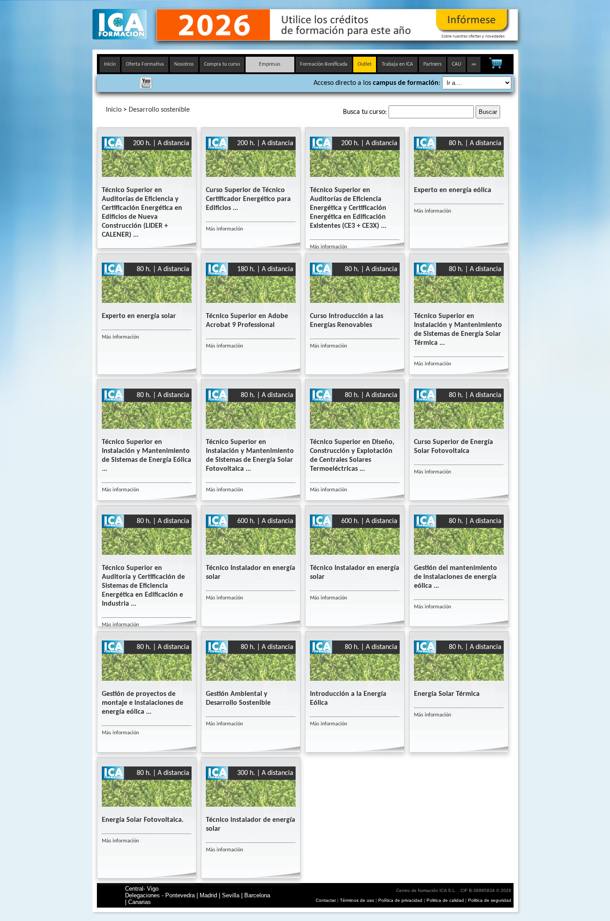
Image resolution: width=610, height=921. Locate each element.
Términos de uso (357, 900)
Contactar (326, 900)
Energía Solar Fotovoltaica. (143, 820)
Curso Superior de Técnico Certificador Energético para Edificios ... (248, 199)
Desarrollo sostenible (159, 109)
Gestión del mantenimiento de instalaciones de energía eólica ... (455, 577)
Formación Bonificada (323, 64)
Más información (224, 229)
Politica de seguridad (489, 900)
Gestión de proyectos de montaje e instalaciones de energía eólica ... (142, 703)
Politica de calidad (445, 900)
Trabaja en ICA (397, 64)
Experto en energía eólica (452, 190)
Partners (432, 64)
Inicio (110, 64)
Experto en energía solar (139, 316)
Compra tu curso (222, 64)
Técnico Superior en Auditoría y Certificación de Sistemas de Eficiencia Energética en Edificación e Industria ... (143, 586)
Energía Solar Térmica (447, 694)
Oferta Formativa (145, 64)
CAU (456, 64)
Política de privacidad (401, 900)
